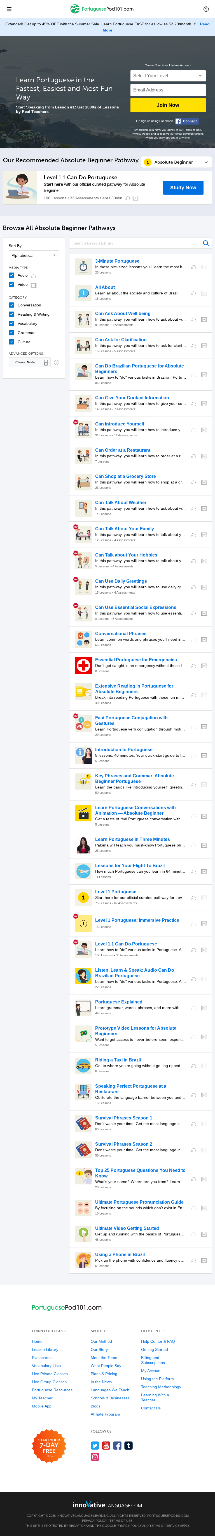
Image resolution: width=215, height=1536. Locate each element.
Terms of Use (192, 129)
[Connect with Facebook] (187, 121)
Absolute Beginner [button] (174, 162)
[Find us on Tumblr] (128, 1445)
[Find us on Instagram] (95, 1456)
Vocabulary (27, 323)
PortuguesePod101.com (168, 1515)
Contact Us (151, 1408)
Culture (24, 342)
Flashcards (42, 1357)
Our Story (99, 1349)
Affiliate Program (105, 1414)
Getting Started (154, 1349)
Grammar (26, 332)
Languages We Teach (110, 1390)
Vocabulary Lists (46, 1365)
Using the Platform (157, 1379)
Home (37, 1341)
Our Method (101, 1341)
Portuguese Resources (52, 1390)
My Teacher (42, 1398)
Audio (23, 275)
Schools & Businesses (110, 1398)
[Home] (102, 13)
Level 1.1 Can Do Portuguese (80, 177)
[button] (206, 9)
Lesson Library (45, 1349)
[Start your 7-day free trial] (49, 1446)
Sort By (15, 245)
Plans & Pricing (104, 1373)
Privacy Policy (140, 133)
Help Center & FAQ (158, 1341)
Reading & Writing (34, 314)
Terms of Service (164, 1525)
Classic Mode (25, 362)
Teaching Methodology (161, 1387)
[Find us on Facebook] (117, 1445)
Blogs (96, 1406)
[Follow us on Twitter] (95, 1445)
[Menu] (9, 9)
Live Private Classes (50, 1373)
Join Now (168, 105)
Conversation (29, 305)
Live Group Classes (49, 1382)
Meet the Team (104, 1357)
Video (23, 284)
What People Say (106, 1365)
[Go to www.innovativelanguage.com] (107, 1504)
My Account (151, 1370)
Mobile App (42, 1406)
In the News (101, 1382)
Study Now (183, 187)
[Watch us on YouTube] (106, 1445)
